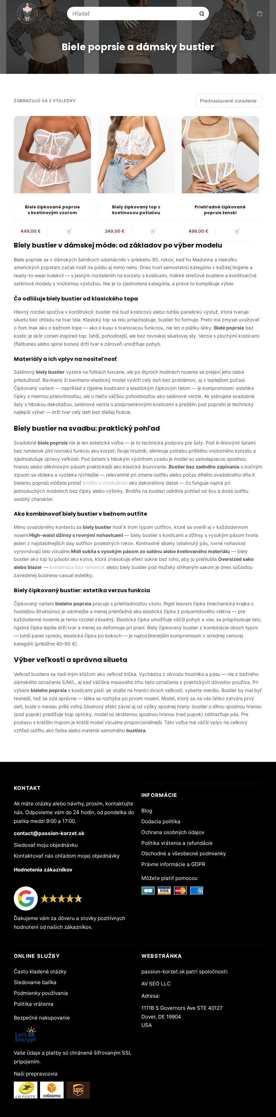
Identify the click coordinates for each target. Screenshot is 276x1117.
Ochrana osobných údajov (172, 832)
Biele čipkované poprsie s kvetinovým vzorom (52, 210)
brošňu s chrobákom (105, 483)
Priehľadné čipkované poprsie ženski (220, 210)
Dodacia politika (160, 821)
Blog (146, 810)
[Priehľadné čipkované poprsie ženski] (220, 154)
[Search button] (202, 13)
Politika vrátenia (34, 1004)
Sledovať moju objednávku (46, 845)
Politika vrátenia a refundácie (177, 843)
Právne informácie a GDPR (173, 864)
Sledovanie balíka (35, 982)
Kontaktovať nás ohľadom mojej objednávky (66, 856)
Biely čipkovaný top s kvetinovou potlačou (136, 210)
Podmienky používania (41, 993)
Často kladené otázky (40, 971)
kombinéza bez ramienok (77, 567)
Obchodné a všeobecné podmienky (183, 853)
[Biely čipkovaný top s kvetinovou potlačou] (136, 154)
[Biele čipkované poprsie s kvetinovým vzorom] (52, 154)
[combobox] (133, 13)
